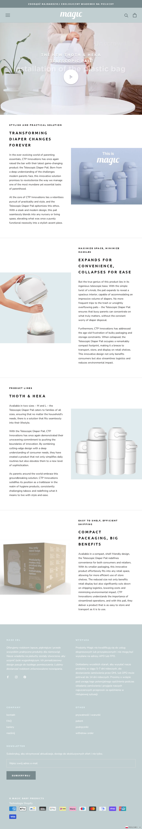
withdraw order (85, 733)
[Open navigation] (8, 15)
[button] (133, 827)
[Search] (126, 15)
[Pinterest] (24, 677)
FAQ (9, 721)
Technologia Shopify (21, 803)
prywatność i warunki (88, 715)
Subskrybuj (21, 775)
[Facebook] (7, 677)
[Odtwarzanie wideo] (71, 76)
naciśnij (10, 733)
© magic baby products (26, 798)
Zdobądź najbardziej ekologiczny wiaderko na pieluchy (71, 3)
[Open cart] (134, 15)
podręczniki (82, 727)
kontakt (10, 715)
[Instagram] (16, 677)
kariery (10, 727)
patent (79, 721)
